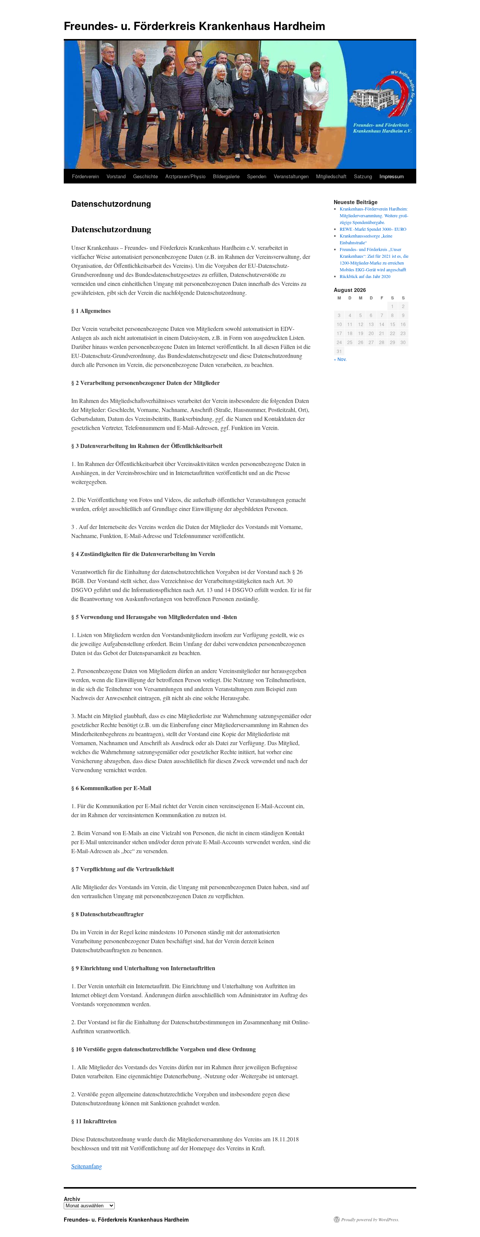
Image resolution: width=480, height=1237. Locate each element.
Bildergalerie (226, 176)
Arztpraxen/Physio (185, 176)
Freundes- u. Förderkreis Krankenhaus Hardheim (195, 25)
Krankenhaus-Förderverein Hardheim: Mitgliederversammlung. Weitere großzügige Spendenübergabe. (374, 215)
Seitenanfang (86, 1166)
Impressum (392, 176)
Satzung (363, 176)
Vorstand (116, 176)
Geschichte (145, 176)
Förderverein (85, 176)
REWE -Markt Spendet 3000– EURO (373, 229)
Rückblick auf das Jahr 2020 (365, 276)
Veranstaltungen (291, 176)
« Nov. (340, 359)
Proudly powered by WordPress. (370, 1219)
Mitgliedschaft (331, 176)
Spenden (256, 176)
